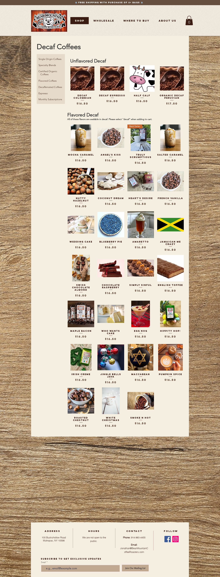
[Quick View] (82, 78)
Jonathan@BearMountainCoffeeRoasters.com (134, 548)
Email (43, 562)
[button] (136, 20)
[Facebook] (167, 539)
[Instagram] (175, 539)
